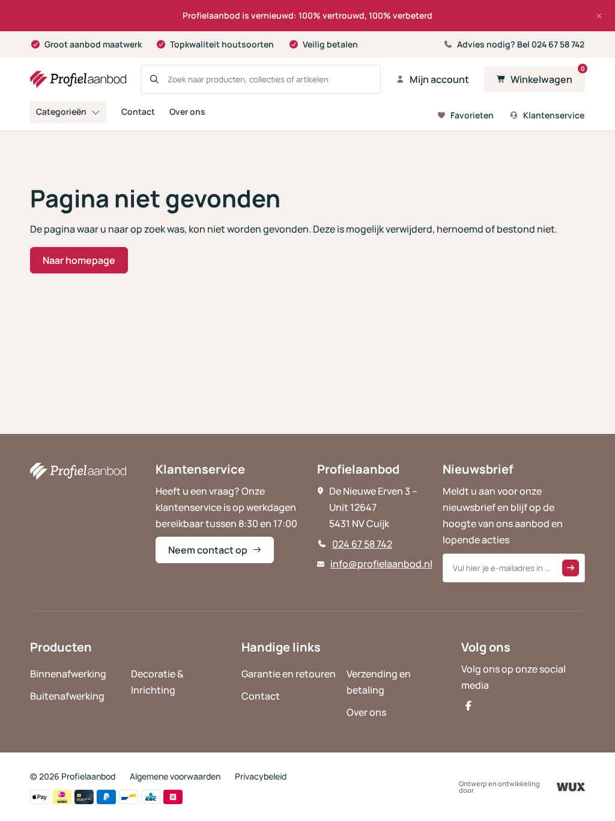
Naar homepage (79, 260)
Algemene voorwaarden (175, 776)
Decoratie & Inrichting (157, 682)
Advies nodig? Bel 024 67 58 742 (520, 44)
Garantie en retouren (288, 673)
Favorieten (472, 115)
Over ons (187, 111)
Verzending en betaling (379, 682)
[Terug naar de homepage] (78, 79)
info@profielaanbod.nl (381, 563)
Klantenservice (553, 115)
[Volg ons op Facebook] (468, 705)
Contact (138, 111)
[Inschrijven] (570, 568)
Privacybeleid (260, 776)
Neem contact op (207, 550)
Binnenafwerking (68, 673)
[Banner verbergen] (599, 15)
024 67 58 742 (362, 544)
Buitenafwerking (67, 696)
